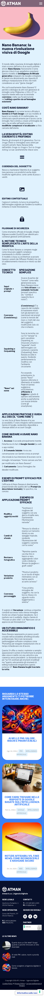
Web (20, 868)
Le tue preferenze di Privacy (30, 984)
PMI (21, 751)
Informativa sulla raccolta (29, 993)
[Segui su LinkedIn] (35, 916)
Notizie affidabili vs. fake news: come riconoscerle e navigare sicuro (22, 858)
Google (21, 810)
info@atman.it (30, 905)
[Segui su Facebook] (30, 916)
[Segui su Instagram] (25, 916)
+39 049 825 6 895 (32, 903)
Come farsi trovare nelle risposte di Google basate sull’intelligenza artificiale (22, 801)
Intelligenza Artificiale (26, 753)
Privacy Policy (20, 983)
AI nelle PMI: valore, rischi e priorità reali (22, 739)
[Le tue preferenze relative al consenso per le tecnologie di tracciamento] (39, 991)
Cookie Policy (7, 983)
